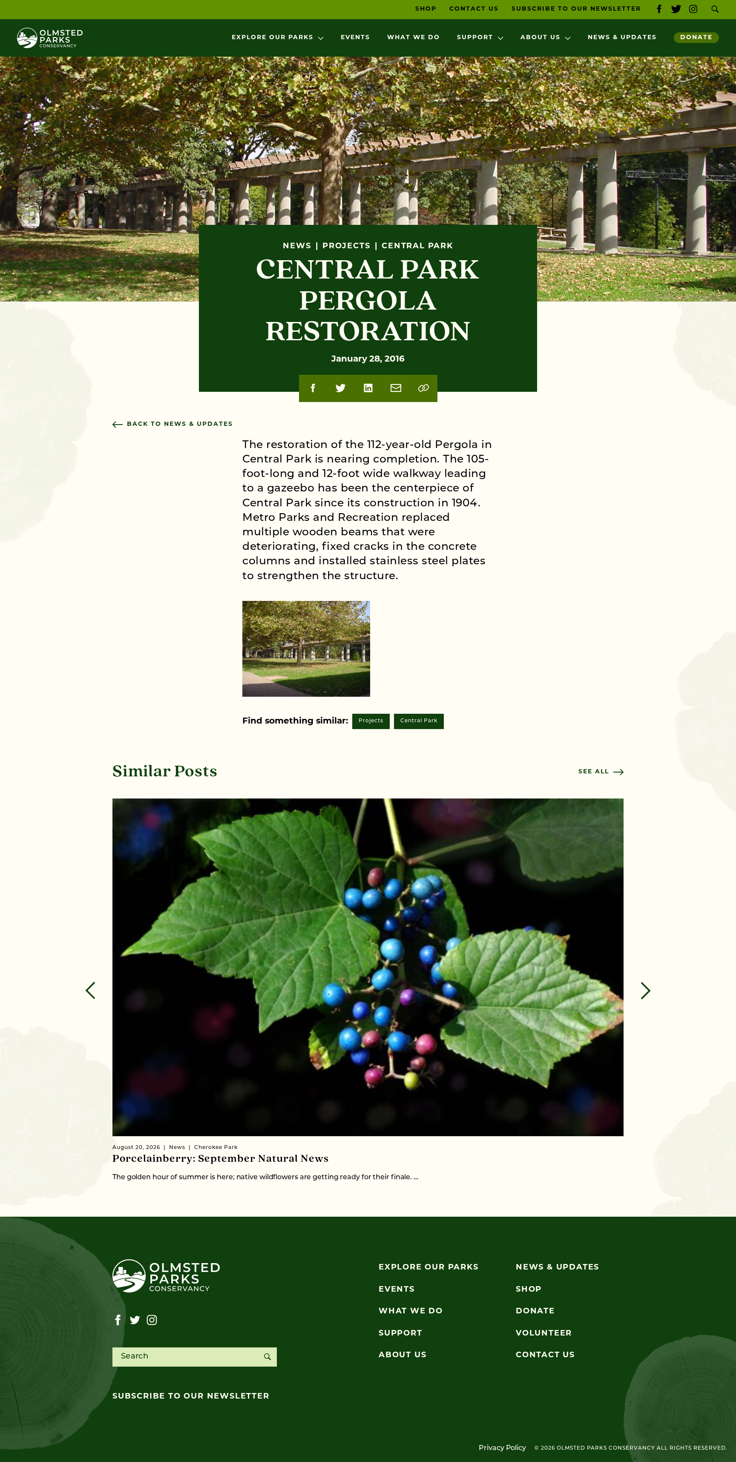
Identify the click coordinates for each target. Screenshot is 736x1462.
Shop (426, 9)
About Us (540, 37)
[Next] (646, 991)
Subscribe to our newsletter (191, 1397)
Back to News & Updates (180, 424)
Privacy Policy (502, 1448)
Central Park (418, 721)
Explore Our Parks (272, 37)
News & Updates (622, 37)
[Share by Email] (396, 388)
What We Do (413, 37)
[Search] (267, 1357)
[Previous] (90, 991)
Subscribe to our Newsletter (576, 9)
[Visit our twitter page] (676, 9)
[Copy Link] (423, 388)
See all (593, 772)
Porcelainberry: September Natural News (220, 1159)
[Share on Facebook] (313, 388)
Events (355, 37)
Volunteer (544, 1334)
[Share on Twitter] (340, 388)
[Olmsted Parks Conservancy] (50, 38)
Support (475, 37)
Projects (371, 721)
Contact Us (474, 9)
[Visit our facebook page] (659, 9)
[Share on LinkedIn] (368, 388)
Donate (696, 37)
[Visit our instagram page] (693, 9)
